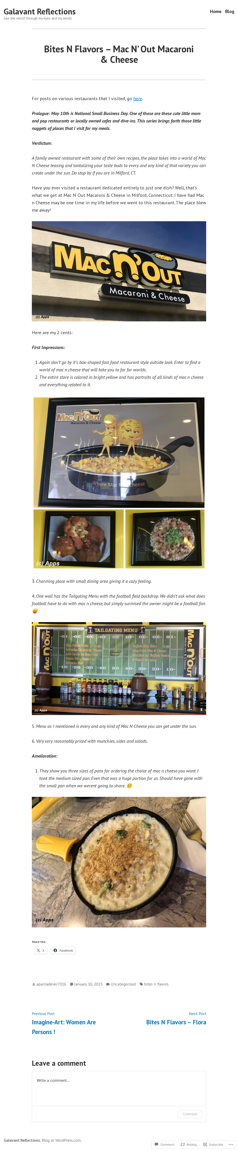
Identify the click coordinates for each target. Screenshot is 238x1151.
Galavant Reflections (40, 11)
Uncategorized (123, 984)
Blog (229, 11)
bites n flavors (156, 984)
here (137, 99)
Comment (190, 1114)
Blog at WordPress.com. (61, 1140)
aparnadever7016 (51, 984)
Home (215, 11)
